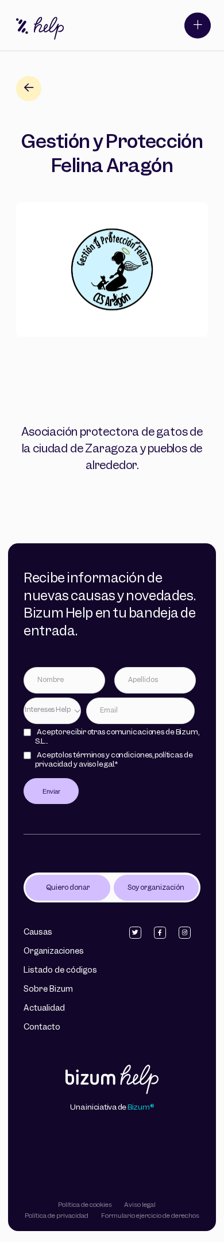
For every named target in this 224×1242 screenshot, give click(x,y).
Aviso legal (140, 1205)
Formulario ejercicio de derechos (150, 1216)
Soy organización (156, 888)
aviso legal (96, 764)
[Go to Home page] (112, 1081)
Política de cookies (85, 1205)
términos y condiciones (112, 755)
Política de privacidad (56, 1216)
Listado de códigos (60, 970)
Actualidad (44, 1008)
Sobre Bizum (48, 989)
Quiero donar (68, 888)
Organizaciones (54, 951)
